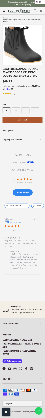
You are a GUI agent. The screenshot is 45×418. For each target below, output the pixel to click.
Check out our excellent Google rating (22, 2)
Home (4, 18)
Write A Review (22, 192)
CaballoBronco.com (17, 339)
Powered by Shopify (28, 412)
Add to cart (22, 120)
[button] (40, 2)
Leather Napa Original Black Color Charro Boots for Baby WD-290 (21, 20)
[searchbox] (17, 206)
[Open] (6, 412)
